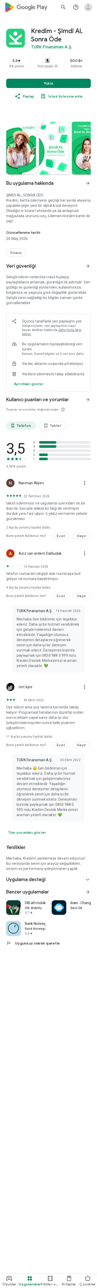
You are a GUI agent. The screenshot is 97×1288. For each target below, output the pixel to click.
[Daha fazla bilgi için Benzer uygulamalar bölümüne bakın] (87, 892)
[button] (56, 66)
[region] (48, 63)
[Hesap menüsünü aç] (88, 7)
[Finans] (16, 253)
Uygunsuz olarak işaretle (33, 943)
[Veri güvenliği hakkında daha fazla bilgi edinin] (29, 384)
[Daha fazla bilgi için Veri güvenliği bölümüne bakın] (87, 266)
